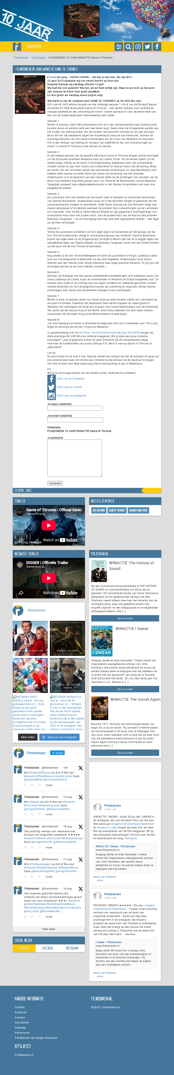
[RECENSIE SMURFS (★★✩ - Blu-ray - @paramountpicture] (30, 675)
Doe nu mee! (125, 618)
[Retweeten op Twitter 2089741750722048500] (33, 847)
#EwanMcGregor (55, 907)
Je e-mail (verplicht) (59, 415)
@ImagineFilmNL (35, 809)
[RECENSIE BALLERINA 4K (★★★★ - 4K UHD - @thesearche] (67, 638)
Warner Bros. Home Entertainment (96, 332)
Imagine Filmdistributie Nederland (132, 823)
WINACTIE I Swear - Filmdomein (115, 846)
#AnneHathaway (34, 907)
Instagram (72, 948)
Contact (20, 1017)
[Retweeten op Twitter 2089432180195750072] (33, 877)
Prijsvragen (39, 57)
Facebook (47, 948)
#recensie (30, 838)
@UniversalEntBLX (55, 779)
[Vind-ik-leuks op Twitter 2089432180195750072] (40, 877)
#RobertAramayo (49, 805)
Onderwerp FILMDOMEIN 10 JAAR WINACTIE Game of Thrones (79, 429)
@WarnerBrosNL (50, 911)
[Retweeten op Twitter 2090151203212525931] (33, 815)
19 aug (67, 797)
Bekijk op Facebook (104, 876)
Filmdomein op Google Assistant (36, 1038)
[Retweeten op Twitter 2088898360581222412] (33, 917)
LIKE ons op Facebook (70, 378)
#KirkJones (31, 805)
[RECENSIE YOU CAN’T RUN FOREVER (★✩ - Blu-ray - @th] (67, 675)
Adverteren (22, 1033)
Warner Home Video (138, 510)
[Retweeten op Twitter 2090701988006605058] (33, 785)
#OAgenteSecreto (47, 867)
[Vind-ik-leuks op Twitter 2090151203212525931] (40, 815)
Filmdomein (21, 57)
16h (65, 767)
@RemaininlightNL (58, 809)
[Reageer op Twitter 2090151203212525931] (26, 815)
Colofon (20, 1007)
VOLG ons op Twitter (69, 387)
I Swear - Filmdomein (109, 942)
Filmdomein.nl (24, 1055)
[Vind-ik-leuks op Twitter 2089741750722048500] (40, 847)
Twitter (24, 948)
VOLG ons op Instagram (72, 395)
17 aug (67, 859)
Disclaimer (22, 1022)
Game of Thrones (117, 510)
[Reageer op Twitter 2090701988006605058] (26, 785)
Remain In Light (107, 827)
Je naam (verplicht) (59, 404)
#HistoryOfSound (40, 772)
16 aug (67, 888)
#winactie (30, 776)
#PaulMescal (45, 776)
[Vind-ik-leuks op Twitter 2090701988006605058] (40, 785)
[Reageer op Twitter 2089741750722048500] (26, 847)
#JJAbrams (74, 907)
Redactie (21, 1012)
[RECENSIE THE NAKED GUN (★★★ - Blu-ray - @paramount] (30, 638)
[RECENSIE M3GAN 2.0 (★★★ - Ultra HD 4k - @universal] (67, 712)
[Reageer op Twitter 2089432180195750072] (26, 877)
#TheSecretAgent (40, 864)
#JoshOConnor (63, 776)
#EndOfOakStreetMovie (60, 904)
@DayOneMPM (33, 779)
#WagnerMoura (68, 867)
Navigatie (35, 46)
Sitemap (20, 1027)
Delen (100, 880)
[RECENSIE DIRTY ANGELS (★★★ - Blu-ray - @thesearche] (30, 712)
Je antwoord (55, 437)
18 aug (67, 826)
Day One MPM (131, 332)
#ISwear (34, 801)
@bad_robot (31, 911)
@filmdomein (50, 767)
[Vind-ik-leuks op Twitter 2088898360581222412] (40, 917)
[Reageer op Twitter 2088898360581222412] (26, 917)
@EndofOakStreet (35, 904)
